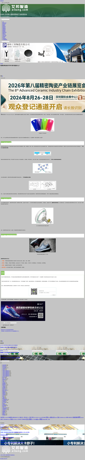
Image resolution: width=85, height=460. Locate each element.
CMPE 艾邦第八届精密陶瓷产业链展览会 (13, 14)
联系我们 (4, 31)
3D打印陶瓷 (4, 367)
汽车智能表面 (4, 399)
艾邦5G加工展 (4, 407)
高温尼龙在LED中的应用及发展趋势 (7, 329)
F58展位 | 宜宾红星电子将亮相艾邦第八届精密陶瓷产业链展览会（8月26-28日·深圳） (15, 432)
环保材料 (4, 401)
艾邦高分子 (4, 409)
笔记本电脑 (14, 419)
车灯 (32, 419)
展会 (49, 417)
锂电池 (3, 413)
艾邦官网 (4, 36)
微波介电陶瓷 (8, 345)
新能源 (3, 391)
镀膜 (37, 419)
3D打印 (2, 417)
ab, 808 (6, 349)
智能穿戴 (4, 394)
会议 (34, 417)
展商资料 (56, 417)
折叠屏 (67, 417)
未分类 (1, 63)
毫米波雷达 (82, 417)
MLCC (3, 377)
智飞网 (3, 37)
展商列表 (4, 26)
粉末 (16, 419)
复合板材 (44, 417)
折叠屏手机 (71, 417)
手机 (58, 417)
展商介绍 (52, 417)
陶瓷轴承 (4, 414)
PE (25, 417)
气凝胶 (3, 397)
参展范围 (4, 29)
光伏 (3, 380)
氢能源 (3, 398)
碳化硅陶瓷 (4, 405)
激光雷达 (9, 419)
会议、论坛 (4, 378)
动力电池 (4, 382)
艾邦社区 (4, 34)
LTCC (18, 417)
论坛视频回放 (4, 39)
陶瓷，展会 (48, 419)
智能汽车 (4, 393)
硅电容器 (4, 404)
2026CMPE (4, 365)
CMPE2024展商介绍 (5, 373)
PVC (28, 417)
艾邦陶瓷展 (16, 345)
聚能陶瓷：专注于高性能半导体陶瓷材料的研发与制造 (9, 352)
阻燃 (38, 419)
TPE (30, 417)
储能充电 (4, 379)
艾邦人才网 (4, 35)
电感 (3, 403)
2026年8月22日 (3, 429)
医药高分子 (4, 384)
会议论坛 (37, 417)
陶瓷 (41, 419)
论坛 (27, 419)
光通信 (3, 381)
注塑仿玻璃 (5, 419)
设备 (30, 419)
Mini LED (4, 376)
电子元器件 (4, 402)
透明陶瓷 (4, 411)
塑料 (41, 417)
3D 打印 (1, 345)
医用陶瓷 (4, 383)
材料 (3, 396)
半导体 (39, 417)
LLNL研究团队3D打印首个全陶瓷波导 (7, 437)
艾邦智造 (19, 419)
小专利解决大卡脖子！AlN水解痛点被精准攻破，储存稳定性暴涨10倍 (12, 442)
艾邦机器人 (4, 38)
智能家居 (4, 392)
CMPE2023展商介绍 (5, 372)
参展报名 (4, 30)
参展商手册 (4, 32)
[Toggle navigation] (0, 18)
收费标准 (4, 28)
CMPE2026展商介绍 (5, 375)
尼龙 (47, 417)
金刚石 (3, 412)
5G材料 (4, 345)
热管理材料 (4, 400)
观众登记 (4, 27)
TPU (33, 417)
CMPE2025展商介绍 (5, 374)
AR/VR (3, 369)
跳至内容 (2, 0)
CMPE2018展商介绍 (5, 370)
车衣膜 (3, 410)
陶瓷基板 (44, 419)
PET (27, 417)
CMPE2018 (14, 417)
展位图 (3, 25)
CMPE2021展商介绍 (5, 371)
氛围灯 (1, 419)
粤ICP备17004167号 (3, 458)
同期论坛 (4, 33)
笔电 (3, 406)
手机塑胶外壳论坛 (63, 417)
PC (23, 417)
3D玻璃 (10, 417)
